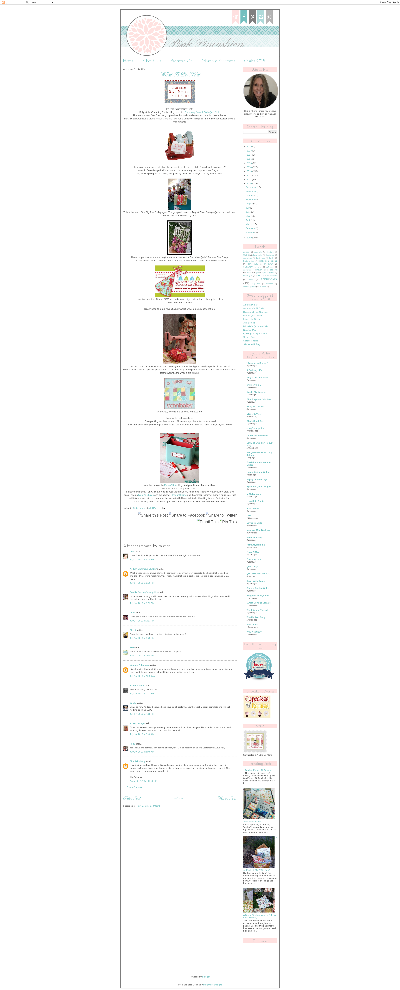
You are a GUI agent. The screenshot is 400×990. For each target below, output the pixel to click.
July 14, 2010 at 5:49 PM (142, 559)
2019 (249, 146)
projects (273, 270)
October (250, 195)
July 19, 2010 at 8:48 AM (142, 752)
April (248, 220)
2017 (249, 155)
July (248, 208)
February (250, 228)
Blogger (206, 977)
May (248, 216)
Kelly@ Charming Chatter (143, 569)
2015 (249, 163)
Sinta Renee (139, 508)
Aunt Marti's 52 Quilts (253, 308)
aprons (246, 252)
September (251, 199)
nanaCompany (254, 537)
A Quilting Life (254, 370)
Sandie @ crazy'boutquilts (144, 592)
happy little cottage (257, 479)
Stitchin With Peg (251, 344)
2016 (249, 159)
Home (128, 61)
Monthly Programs (218, 61)
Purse (249, 273)
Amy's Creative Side (257, 377)
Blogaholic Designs (212, 985)
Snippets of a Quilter (258, 595)
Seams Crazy (250, 337)
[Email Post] (163, 508)
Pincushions (260, 270)
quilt (257, 273)
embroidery (247, 258)
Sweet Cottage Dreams (259, 603)
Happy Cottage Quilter (258, 472)
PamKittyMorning (256, 545)
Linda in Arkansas (140, 665)
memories (247, 270)
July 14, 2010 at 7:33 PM (142, 621)
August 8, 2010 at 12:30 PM (143, 781)
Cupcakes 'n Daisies (257, 435)
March (249, 224)
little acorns (253, 508)
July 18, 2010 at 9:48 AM (142, 734)
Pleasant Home (179, 495)
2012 (249, 175)
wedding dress (249, 287)
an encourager (137, 723)
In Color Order (254, 494)
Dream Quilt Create (252, 315)
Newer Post (227, 798)
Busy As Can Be (255, 406)
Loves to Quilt (254, 523)
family (271, 258)
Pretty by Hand (254, 559)
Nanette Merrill (137, 685)
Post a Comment (135, 787)
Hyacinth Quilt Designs (259, 486)
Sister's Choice (146, 495)
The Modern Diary (256, 617)
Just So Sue (249, 323)
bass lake (258, 252)
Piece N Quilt (253, 552)
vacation (269, 284)
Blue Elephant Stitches (259, 399)
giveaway (247, 267)
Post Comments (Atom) (148, 806)
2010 (249, 183)
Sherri (133, 630)
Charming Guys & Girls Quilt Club (202, 112)
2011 (249, 179)
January (250, 232)
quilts (258, 275)
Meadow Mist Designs (258, 530)
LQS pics (270, 267)
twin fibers (252, 624)
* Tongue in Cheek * (257, 363)
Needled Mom (250, 330)
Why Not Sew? (254, 632)
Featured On (181, 61)
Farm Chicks (171, 485)
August (249, 203)
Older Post (131, 798)
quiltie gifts (247, 276)
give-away (268, 264)
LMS (249, 516)
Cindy (133, 703)
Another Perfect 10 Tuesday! (259, 770)
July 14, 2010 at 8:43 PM (142, 638)
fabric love (260, 258)
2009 (249, 238)
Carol (132, 612)
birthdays (270, 252)
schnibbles (269, 279)
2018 (249, 151)
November (251, 191)
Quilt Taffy (252, 566)
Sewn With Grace (256, 581)
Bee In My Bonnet (256, 392)
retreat (250, 280)
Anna (132, 551)
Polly (132, 744)
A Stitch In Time (251, 305)
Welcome (262, 287)
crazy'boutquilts (255, 428)
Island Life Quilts (251, 319)
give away (253, 264)
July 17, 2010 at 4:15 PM (142, 714)
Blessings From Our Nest (255, 312)
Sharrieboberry (137, 761)
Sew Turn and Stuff (252, 821)
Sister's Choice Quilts (258, 588)
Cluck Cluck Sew (255, 421)
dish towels (270, 255)
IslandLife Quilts (255, 501)
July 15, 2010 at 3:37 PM (142, 693)
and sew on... (254, 385)
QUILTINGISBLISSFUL (258, 574)
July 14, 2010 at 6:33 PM (142, 603)
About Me (151, 61)
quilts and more (271, 276)
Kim (132, 648)
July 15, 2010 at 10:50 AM (142, 676)
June (248, 212)
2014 (249, 167)
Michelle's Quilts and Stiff (255, 326)
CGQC (246, 255)
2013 (249, 171)
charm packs (257, 255)
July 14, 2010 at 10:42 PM (142, 655)
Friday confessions (267, 261)
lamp (259, 267)
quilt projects (268, 273)
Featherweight (248, 261)
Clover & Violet (254, 414)
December (251, 187)
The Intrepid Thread (257, 610)
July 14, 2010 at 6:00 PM (142, 583)
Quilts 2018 (254, 61)
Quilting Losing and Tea (255, 333)
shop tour (256, 284)
